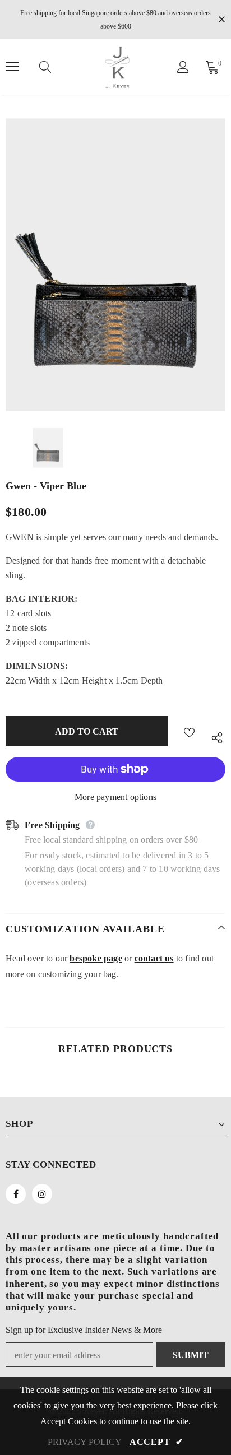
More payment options (115, 797)
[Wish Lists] (189, 731)
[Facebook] (16, 1194)
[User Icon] (183, 67)
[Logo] (117, 67)
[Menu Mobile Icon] (12, 66)
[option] (115, 264)
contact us (154, 958)
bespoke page (96, 958)
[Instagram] (42, 1194)
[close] (221, 18)
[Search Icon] (56, 67)
